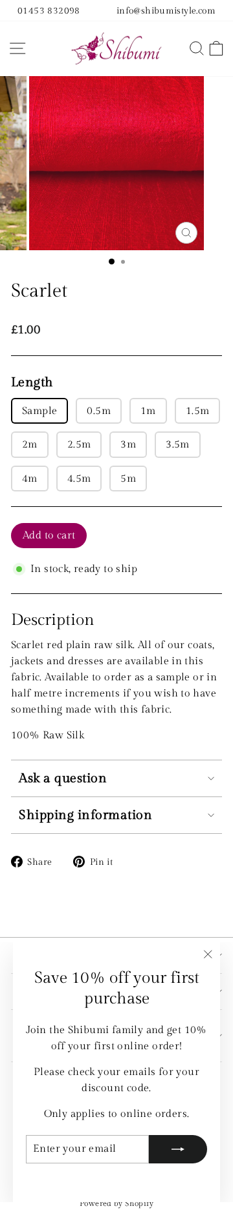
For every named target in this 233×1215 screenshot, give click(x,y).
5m (128, 478)
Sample (39, 411)
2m (30, 444)
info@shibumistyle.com (166, 10)
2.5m (79, 444)
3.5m (178, 444)
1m (148, 411)
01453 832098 (48, 10)
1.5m (198, 411)
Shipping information (85, 815)
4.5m (79, 478)
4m (30, 478)
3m (128, 444)
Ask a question (63, 778)
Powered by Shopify (116, 1203)
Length (32, 382)
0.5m (99, 411)
